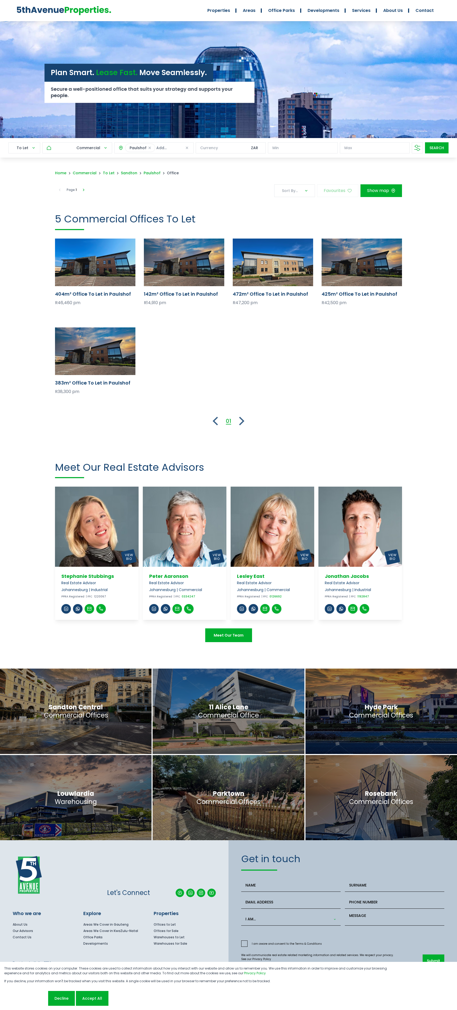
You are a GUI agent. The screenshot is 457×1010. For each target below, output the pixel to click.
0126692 (275, 596)
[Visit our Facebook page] (180, 893)
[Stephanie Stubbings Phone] (101, 609)
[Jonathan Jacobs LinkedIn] (329, 609)
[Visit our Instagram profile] (201, 893)
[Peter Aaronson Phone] (189, 609)
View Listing (95, 262)
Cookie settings (26, 998)
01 (228, 421)
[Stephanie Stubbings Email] (89, 609)
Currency (209, 147)
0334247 (188, 596)
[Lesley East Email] (265, 609)
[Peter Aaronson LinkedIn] (154, 609)
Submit (433, 960)
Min (275, 147)
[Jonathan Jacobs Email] (353, 609)
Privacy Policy (261, 959)
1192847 (363, 596)
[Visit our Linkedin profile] (190, 893)
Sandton (129, 173)
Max (348, 147)
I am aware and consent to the (287, 944)
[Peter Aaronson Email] (177, 609)
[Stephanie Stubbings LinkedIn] (66, 609)
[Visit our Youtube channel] (211, 893)
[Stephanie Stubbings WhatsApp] (78, 609)
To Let (109, 173)
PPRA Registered (72, 596)
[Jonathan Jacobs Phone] (364, 609)
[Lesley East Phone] (276, 609)
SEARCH (436, 147)
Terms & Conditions (308, 944)
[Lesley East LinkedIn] (241, 609)
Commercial (85, 173)
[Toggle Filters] (417, 147)
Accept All (92, 998)
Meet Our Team (229, 635)
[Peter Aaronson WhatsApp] (165, 609)
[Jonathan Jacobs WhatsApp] (341, 609)
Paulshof (152, 173)
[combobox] (289, 919)
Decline (61, 998)
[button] (150, 148)
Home (60, 173)
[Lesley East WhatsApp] (253, 609)
